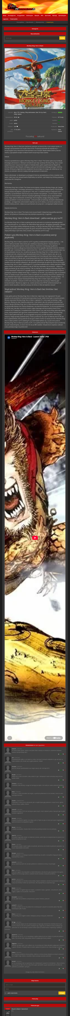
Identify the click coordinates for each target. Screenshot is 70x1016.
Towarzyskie (13, 19)
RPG (42, 15)
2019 (19, 129)
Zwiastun (35, 332)
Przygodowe (21, 15)
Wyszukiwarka (29, 22)
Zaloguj (62, 993)
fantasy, (22, 112)
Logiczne (5, 19)
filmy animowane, (30, 112)
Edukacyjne (29, 15)
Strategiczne (12, 15)
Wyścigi (54, 15)
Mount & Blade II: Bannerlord (20, 1009)
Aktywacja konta (40, 22)
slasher (20, 114)
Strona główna (20, 22)
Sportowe (48, 15)
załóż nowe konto (12, 993)
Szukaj (62, 38)
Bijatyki (37, 15)
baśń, (45, 112)
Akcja (4, 15)
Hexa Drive (61, 126)
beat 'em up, (39, 112)
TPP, (18, 112)
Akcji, (15, 112)
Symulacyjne (62, 15)
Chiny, (16, 114)
